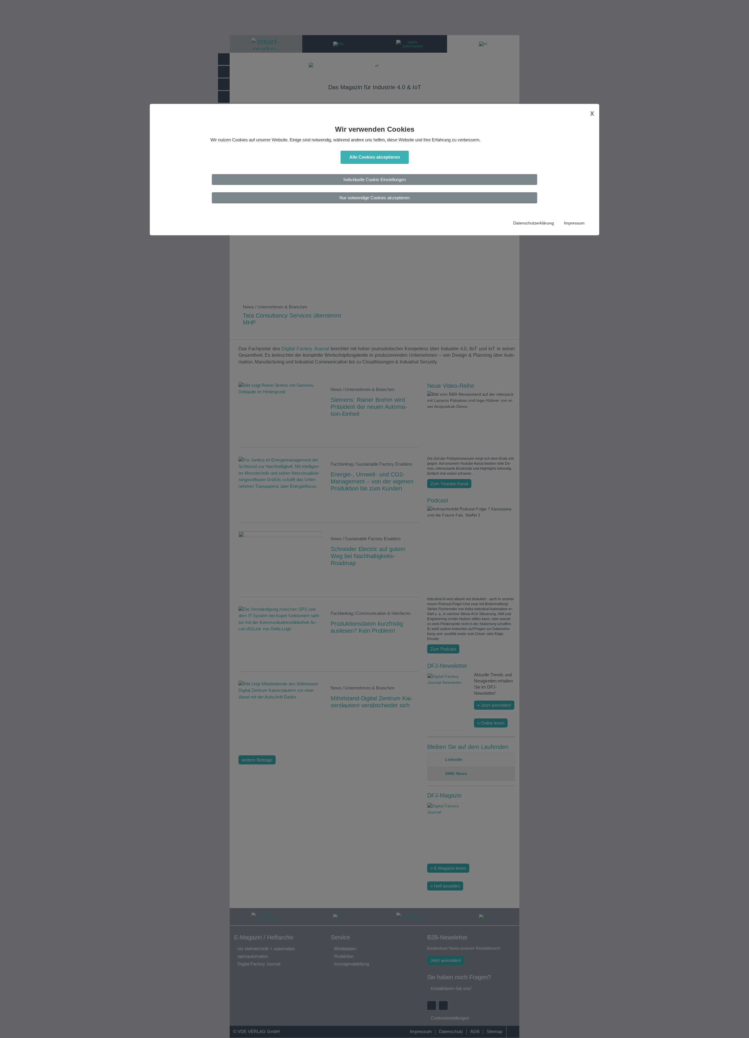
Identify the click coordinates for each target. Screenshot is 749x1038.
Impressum (574, 223)
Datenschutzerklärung (533, 223)
